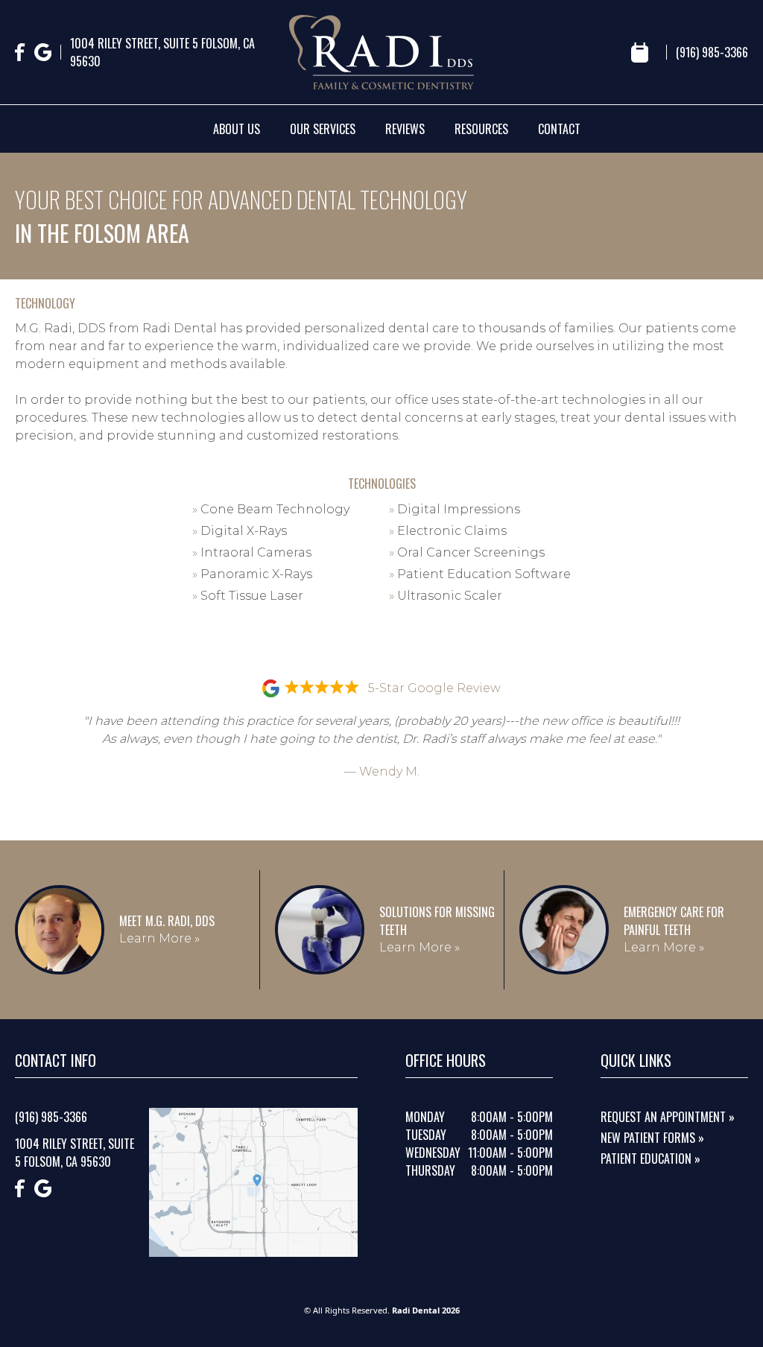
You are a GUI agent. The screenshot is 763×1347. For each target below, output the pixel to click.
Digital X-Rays (239, 531)
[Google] (43, 52)
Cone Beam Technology (270, 509)
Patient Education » (650, 1158)
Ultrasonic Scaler (445, 596)
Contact (559, 129)
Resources (481, 129)
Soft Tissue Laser (247, 596)
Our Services (322, 129)
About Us (236, 129)
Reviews (405, 129)
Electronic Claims (448, 531)
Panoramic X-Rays (252, 574)
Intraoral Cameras (251, 552)
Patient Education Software (480, 574)
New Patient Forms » (652, 1138)
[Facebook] (20, 52)
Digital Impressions (454, 509)
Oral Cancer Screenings (467, 552)
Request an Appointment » (668, 1117)
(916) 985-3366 (712, 52)
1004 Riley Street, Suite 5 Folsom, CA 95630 (162, 52)
